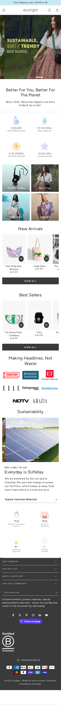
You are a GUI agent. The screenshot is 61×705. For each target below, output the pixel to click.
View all (30, 281)
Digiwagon (36, 684)
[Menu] (4, 10)
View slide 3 (39, 76)
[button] (49, 10)
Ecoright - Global (20, 680)
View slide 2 (30, 76)
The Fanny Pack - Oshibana (14, 334)
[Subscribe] (57, 592)
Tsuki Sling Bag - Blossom (14, 268)
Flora (39, 332)
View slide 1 (21, 76)
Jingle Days (39, 266)
